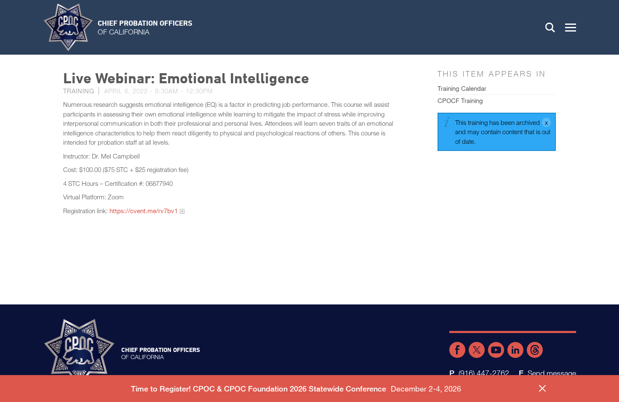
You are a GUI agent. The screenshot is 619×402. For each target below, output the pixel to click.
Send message (552, 373)
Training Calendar (462, 88)
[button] (570, 27)
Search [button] (550, 27)
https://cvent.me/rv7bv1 (143, 210)
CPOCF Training (460, 100)
